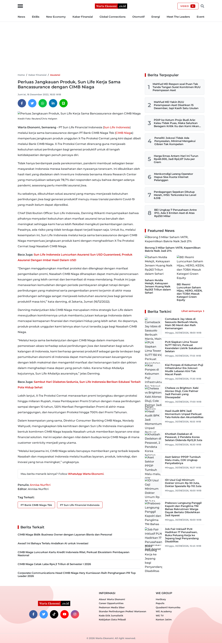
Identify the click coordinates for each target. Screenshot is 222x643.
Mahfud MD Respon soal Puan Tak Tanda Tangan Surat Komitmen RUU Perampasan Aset (176, 87)
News (21, 16)
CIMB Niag (123, 133)
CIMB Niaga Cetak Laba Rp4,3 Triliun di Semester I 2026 (54, 564)
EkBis (35, 16)
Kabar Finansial (82, 16)
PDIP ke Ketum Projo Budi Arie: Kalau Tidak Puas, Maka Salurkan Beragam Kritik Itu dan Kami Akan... (177, 123)
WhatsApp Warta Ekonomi (86, 473)
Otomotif (138, 16)
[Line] (63, 103)
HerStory (161, 599)
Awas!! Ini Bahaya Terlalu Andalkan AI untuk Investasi (53, 543)
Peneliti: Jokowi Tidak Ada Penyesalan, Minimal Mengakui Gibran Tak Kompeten (174, 141)
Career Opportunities (111, 603)
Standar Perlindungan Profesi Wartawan (122, 611)
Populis (160, 603)
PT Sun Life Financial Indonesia (80, 505)
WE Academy (164, 611)
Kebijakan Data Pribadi (112, 619)
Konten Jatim (164, 619)
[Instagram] (75, 614)
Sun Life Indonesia (117, 127)
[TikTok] (54, 614)
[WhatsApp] (43, 103)
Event (200, 16)
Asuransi (55, 74)
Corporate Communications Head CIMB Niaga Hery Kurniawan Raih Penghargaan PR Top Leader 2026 (77, 574)
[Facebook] (22, 103)
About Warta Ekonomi (112, 599)
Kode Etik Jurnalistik (111, 615)
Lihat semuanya (191, 311)
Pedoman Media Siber (112, 607)
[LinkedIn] (53, 103)
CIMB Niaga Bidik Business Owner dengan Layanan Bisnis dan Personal (65, 534)
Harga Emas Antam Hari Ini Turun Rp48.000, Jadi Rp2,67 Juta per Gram (176, 159)
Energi (155, 16)
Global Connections (113, 16)
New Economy (56, 16)
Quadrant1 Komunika (168, 607)
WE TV (160, 615)
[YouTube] (64, 614)
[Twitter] (32, 103)
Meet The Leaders (178, 16)
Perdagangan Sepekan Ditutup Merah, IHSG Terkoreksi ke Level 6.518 (175, 195)
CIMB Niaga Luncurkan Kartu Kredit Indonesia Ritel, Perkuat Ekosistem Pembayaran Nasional (73, 554)
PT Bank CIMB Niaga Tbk (36, 505)
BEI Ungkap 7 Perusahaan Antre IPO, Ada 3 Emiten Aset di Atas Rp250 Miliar (175, 213)
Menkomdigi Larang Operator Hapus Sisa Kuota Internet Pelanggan (173, 177)
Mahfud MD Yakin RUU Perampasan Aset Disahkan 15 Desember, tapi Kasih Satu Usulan (176, 105)
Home (21, 74)
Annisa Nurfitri (40, 485)
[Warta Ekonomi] (111, 5)
